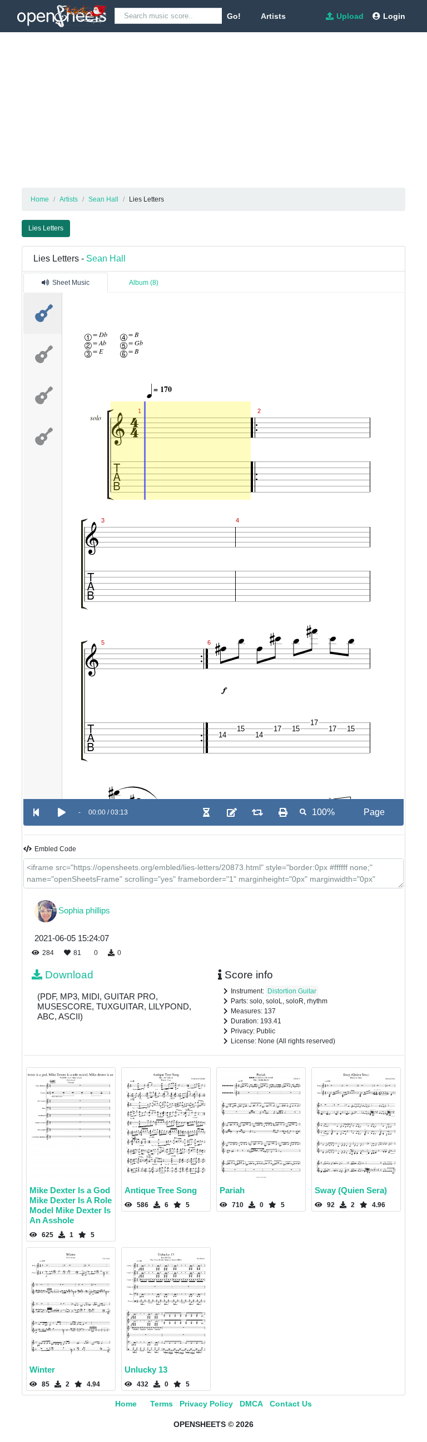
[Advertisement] (213, 110)
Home (126, 1403)
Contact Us (291, 1403)
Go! (234, 16)
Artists (273, 16)
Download (69, 975)
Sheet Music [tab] (71, 283)
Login (394, 16)
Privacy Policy (206, 1403)
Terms (161, 1403)
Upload (350, 16)
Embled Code (55, 849)
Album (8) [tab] (143, 283)
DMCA (251, 1403)
